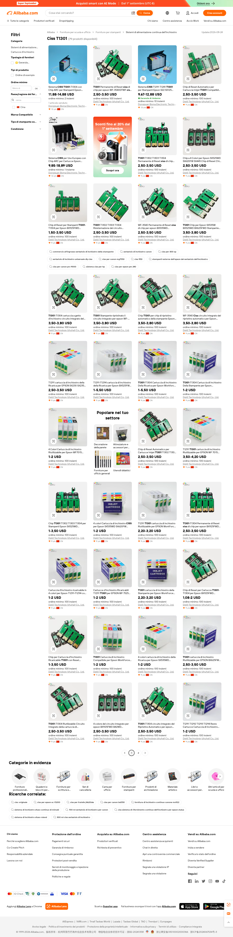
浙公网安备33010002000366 (172, 932)
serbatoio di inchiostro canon (137, 252)
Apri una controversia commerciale (161, 854)
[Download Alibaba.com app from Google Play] (214, 906)
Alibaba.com (169, 906)
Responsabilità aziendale (20, 854)
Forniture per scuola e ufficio (75, 32)
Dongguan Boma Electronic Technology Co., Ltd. (67, 106)
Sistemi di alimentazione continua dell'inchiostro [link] (151, 32)
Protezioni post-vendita (64, 860)
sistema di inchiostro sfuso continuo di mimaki (36, 810)
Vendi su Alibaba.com (199, 841)
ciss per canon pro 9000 (64, 267)
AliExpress (67, 921)
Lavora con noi (14, 860)
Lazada (116, 921)
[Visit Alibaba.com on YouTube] (217, 881)
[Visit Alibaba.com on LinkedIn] (197, 881)
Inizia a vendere (196, 847)
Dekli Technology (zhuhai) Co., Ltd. (111, 101)
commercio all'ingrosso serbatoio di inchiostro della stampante (83, 252)
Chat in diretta (150, 847)
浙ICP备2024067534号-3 (203, 932)
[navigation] (26, 393)
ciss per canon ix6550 (114, 802)
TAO (143, 921)
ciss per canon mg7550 (113, 259)
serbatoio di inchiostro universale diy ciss (72, 259)
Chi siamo (12, 834)
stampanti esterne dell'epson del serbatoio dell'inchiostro (180, 259)
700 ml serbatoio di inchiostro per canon (88, 810)
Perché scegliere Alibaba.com (22, 841)
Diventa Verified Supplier (201, 860)
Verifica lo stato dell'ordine (202, 854)
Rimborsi (147, 860)
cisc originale (20, 802)
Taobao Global (130, 921)
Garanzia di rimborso (63, 847)
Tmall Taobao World (100, 921)
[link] (228, 904)
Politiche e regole (61, 876)
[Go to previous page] (125, 753)
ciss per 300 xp (169, 252)
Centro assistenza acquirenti (158, 841)
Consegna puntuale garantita (67, 854)
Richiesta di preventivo (109, 847)
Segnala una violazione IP (156, 867)
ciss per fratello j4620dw (82, 802)
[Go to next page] (145, 753)
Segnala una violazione (154, 873)
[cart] (178, 13)
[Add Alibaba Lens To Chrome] (56, 906)
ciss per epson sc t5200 (48, 802)
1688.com (81, 921)
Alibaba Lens (24, 906)
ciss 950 (138, 259)
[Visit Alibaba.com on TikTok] (224, 881)
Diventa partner (196, 867)
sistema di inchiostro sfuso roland (30, 817)
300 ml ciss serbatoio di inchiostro (73, 817)
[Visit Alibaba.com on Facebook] (190, 881)
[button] (133, 13)
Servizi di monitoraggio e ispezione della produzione (70, 868)
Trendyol (152, 921)
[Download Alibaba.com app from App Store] (189, 906)
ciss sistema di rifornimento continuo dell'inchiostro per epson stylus (151, 810)
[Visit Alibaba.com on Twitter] (203, 881)
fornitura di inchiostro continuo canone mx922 (157, 802)
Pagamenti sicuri (61, 841)
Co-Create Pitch (15, 847)
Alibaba (51, 32)
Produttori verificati (107, 841)
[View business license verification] (147, 932)
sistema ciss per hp (95, 267)
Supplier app (110, 906)
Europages (166, 921)
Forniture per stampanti (108, 32)
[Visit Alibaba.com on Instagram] (210, 881)
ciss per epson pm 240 (125, 267)
